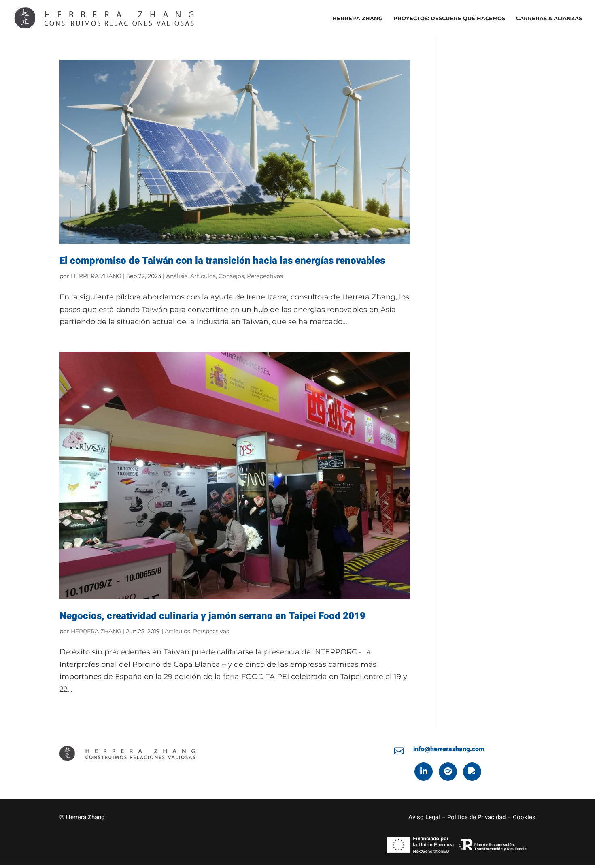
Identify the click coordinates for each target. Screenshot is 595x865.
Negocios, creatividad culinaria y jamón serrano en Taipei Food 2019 (213, 616)
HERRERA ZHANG (357, 18)
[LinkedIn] (423, 771)
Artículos (203, 276)
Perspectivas (265, 276)
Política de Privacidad (476, 817)
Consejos (231, 276)
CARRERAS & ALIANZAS (549, 18)
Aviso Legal (424, 817)
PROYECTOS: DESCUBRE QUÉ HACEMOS (449, 18)
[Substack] (472, 771)
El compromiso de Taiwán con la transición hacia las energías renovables (222, 261)
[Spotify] (448, 771)
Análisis (176, 276)
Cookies (524, 817)
